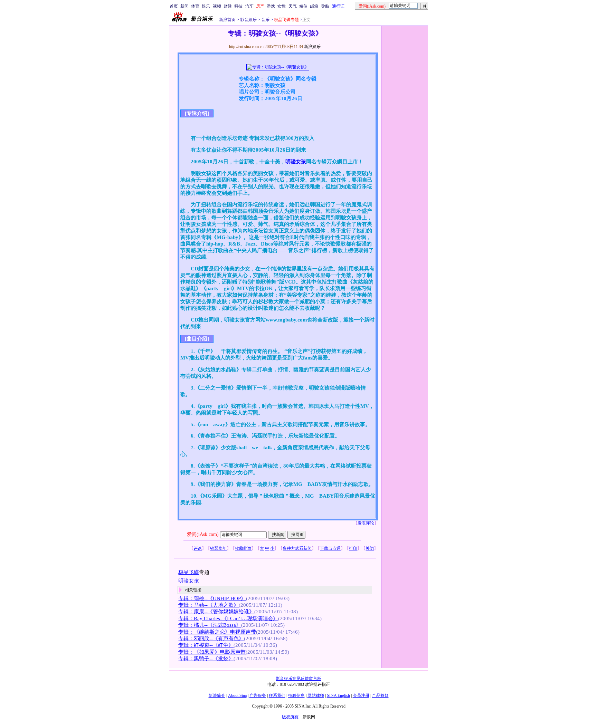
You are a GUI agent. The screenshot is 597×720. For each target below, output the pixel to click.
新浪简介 (217, 695)
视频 (217, 6)
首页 (174, 6)
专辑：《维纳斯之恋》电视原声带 (217, 632)
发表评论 (366, 523)
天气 (292, 6)
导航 (325, 6)
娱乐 (206, 6)
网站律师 (315, 695)
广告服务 (257, 695)
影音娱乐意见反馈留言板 (298, 678)
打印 (353, 548)
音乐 (264, 19)
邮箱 (314, 6)
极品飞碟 (188, 572)
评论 (197, 548)
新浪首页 (227, 19)
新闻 (184, 6)
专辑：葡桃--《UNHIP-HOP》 (212, 598)
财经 (228, 6)
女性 (281, 6)
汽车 (249, 6)
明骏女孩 (295, 161)
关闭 (370, 548)
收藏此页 (243, 548)
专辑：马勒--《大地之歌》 (208, 605)
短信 (303, 6)
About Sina (237, 695)
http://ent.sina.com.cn (247, 46)
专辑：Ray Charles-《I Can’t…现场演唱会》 (228, 618)
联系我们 (277, 695)
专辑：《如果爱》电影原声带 (212, 652)
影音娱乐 (248, 19)
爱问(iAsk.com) (203, 534)
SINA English (338, 695)
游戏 (271, 6)
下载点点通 (330, 548)
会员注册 (361, 695)
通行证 (338, 6)
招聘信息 (296, 695)
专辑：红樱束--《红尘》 (206, 645)
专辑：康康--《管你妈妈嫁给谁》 (216, 611)
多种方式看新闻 (297, 548)
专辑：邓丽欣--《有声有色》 (211, 638)
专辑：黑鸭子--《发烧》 (206, 658)
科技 (238, 6)
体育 (195, 6)
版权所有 (290, 716)
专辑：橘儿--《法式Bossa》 (209, 625)
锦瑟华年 (218, 548)
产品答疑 (380, 695)
